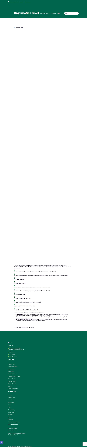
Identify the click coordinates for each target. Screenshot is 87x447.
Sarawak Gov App (12, 383)
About (27, 13)
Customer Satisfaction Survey (14, 376)
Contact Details (11, 412)
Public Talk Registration (13, 388)
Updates (53, 13)
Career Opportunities (12, 366)
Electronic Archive (12, 381)
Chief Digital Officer (12, 373)
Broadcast (10, 414)
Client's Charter (11, 409)
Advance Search (11, 378)
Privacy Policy (11, 400)
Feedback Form (11, 364)
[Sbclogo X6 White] (19, 4)
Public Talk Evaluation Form (14, 422)
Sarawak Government (12, 430)
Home (23, 13)
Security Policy (11, 402)
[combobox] (71, 13)
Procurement (11, 371)
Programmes (34, 13)
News (9, 417)
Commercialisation (44, 13)
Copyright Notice (11, 397)
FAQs (9, 407)
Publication (10, 419)
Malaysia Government (12, 428)
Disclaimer (10, 395)
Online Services (11, 369)
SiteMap (10, 386)
